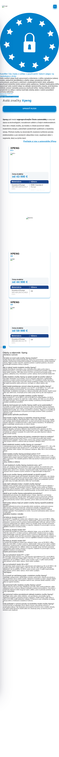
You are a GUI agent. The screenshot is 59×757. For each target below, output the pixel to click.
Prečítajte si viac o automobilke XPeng (39, 141)
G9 (11, 305)
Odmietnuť (3, 95)
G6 (11, 256)
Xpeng (14, 148)
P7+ (12, 151)
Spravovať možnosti (6, 93)
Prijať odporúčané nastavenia (9, 96)
